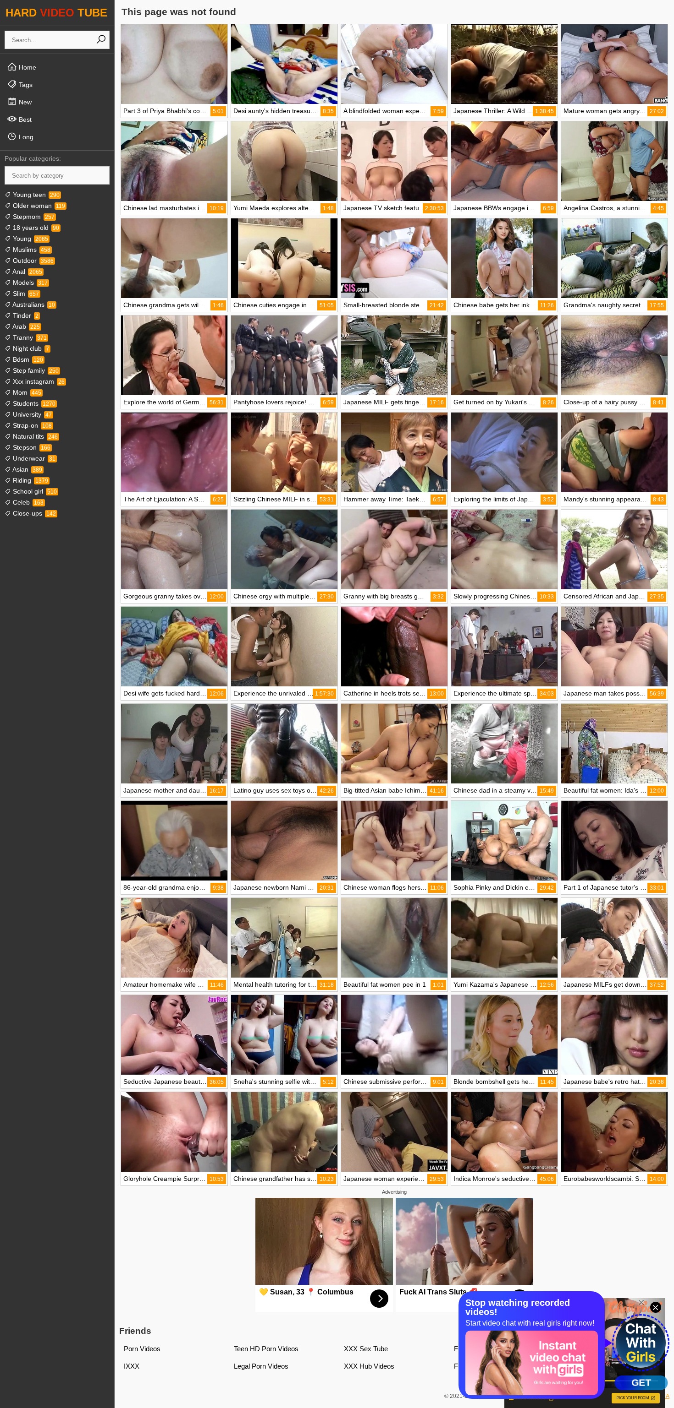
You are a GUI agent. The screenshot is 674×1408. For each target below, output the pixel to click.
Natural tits (34, 436)
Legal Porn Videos (261, 1366)
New (24, 102)
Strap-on (31, 425)
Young (29, 238)
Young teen (35, 194)
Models (29, 282)
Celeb (27, 502)
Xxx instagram (38, 381)
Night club (30, 348)
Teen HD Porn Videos (266, 1349)
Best (24, 119)
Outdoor (32, 260)
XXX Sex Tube (366, 1349)
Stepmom (33, 216)
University (31, 414)
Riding (29, 480)
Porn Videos (142, 1349)
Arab (25, 326)
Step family (35, 370)
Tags (25, 84)
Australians (33, 304)
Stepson (30, 447)
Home (26, 67)
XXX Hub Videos (369, 1366)
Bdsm (27, 359)
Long (25, 137)
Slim (25, 293)
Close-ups (33, 513)
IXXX (131, 1366)
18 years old (35, 227)
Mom (26, 392)
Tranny (29, 337)
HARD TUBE (56, 12)
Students (33, 403)
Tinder (25, 315)
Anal (26, 271)
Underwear (33, 458)
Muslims (30, 249)
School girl (34, 491)
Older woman (38, 205)
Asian (26, 469)
